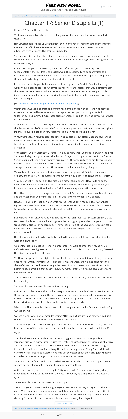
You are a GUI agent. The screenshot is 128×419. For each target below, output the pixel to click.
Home (15, 16)
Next (70, 403)
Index (65, 403)
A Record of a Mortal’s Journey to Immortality (33, 16)
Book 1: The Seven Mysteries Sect (59, 16)
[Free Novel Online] (63, 6)
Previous (58, 403)
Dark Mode (107, 7)
